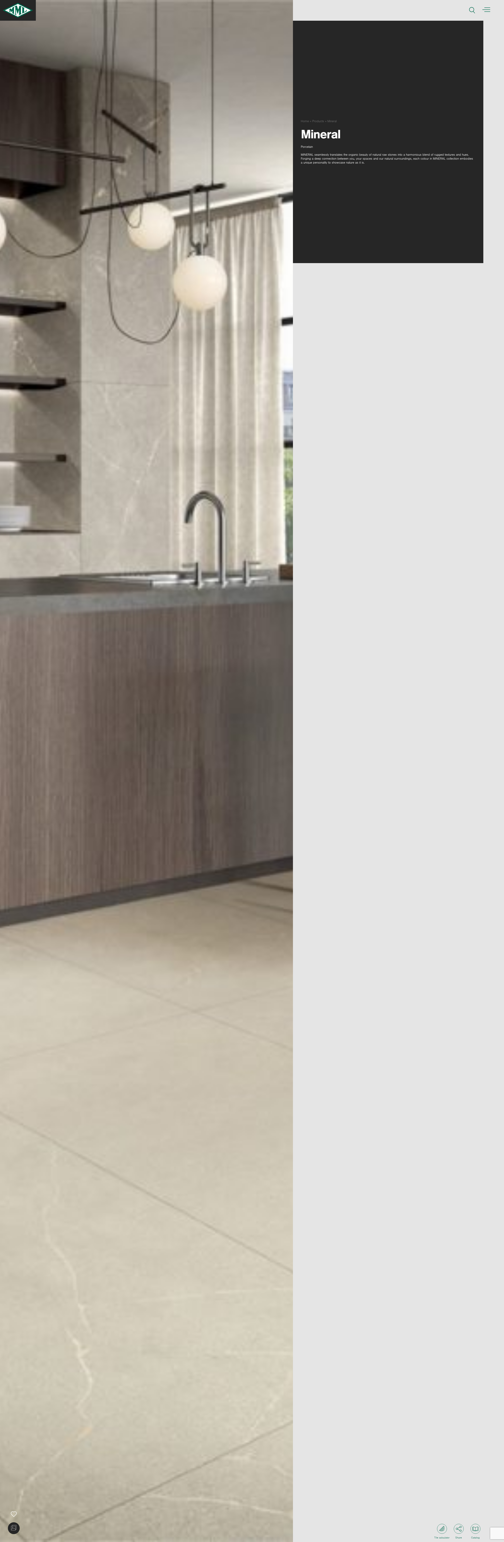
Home (305, 121)
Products (318, 121)
